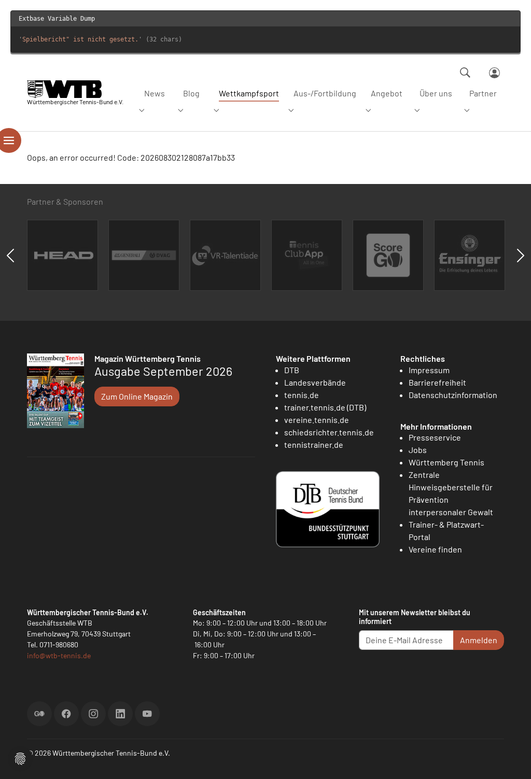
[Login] (494, 72)
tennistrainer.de (313, 444)
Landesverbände (315, 382)
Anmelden (478, 640)
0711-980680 (58, 644)
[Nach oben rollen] (510, 758)
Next (520, 255)
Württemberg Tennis (446, 462)
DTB (291, 370)
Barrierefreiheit (437, 382)
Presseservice (435, 437)
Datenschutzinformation (453, 395)
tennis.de (301, 395)
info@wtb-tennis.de (59, 655)
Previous (10, 255)
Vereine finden (435, 549)
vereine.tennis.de (316, 419)
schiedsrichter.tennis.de (329, 432)
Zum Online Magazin (137, 396)
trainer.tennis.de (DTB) (325, 407)
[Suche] (465, 72)
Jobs (418, 450)
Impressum (429, 370)
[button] (20, 757)
